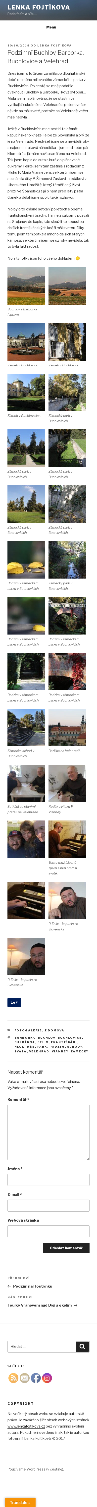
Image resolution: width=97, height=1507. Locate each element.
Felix (43, 1042)
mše (31, 1046)
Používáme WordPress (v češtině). (35, 1469)
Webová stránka (23, 1220)
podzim (57, 1046)
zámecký (80, 1051)
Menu (51, 27)
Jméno (14, 1169)
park (42, 1046)
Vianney (60, 1051)
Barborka (25, 1037)
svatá (20, 1051)
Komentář (18, 1099)
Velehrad (39, 1051)
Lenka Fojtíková (54, 45)
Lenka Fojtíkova (38, 7)
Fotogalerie (28, 1030)
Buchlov (46, 1037)
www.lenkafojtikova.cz (26, 1426)
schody (74, 1046)
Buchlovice (70, 1037)
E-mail (14, 1194)
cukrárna (24, 1042)
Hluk (19, 1046)
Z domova (55, 1030)
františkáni (64, 1042)
